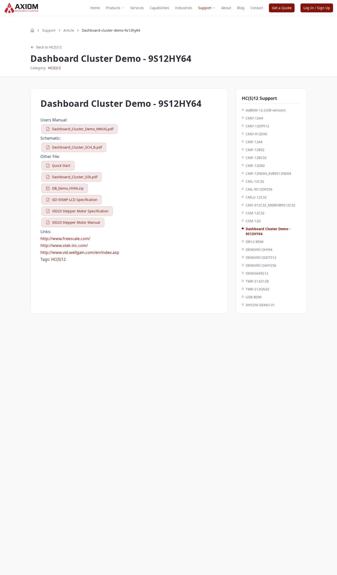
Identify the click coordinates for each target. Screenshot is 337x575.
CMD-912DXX (256, 134)
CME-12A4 (254, 141)
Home (95, 7)
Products (113, 7)
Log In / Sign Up (316, 7)
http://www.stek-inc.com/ (64, 245)
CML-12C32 (255, 181)
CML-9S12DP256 (259, 189)
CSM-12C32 (255, 213)
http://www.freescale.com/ (65, 238)
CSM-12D (253, 221)
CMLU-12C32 (256, 197)
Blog (240, 7)
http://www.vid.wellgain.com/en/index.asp (79, 252)
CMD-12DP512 (257, 126)
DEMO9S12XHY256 (261, 265)
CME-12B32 (255, 149)
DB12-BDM (254, 241)
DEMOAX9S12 (257, 273)
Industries (183, 7)
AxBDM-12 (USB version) (265, 110)
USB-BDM (254, 297)
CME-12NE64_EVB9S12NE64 (268, 173)
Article (68, 30)
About (226, 7)
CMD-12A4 (254, 118)
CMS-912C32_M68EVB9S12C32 (270, 205)
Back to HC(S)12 (49, 47)
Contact (256, 7)
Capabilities (159, 7)
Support (204, 7)
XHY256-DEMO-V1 (260, 305)
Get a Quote (282, 7)
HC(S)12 (54, 68)
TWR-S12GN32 (257, 289)
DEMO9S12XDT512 (261, 257)
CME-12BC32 (256, 157)
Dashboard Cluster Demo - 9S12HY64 (268, 231)
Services (137, 7)
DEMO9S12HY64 (259, 249)
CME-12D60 (255, 165)
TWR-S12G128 (257, 281)
